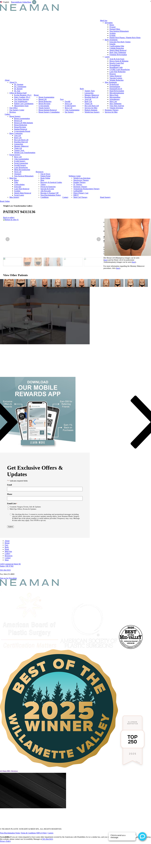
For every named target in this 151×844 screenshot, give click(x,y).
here (105, 260)
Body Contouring (16, 133)
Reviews (12, 112)
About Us (13, 82)
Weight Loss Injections (81, 178)
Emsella (112, 44)
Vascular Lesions (115, 78)
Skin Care (113, 101)
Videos (43, 184)
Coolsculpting (19, 184)
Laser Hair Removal (21, 189)
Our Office (13, 108)
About (7, 80)
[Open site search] (34, 2)
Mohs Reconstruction (22, 170)
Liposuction (89, 93)
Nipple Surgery (44, 108)
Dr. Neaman (18, 84)
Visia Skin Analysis (116, 106)
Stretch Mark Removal (117, 50)
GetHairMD (77, 191)
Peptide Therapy (79, 182)
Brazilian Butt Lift (91, 97)
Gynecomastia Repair (22, 131)
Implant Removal (20, 129)
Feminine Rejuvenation (118, 55)
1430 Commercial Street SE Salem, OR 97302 (10, 565)
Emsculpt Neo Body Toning (119, 42)
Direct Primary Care (80, 193)
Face (62, 99)
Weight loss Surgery (92, 112)
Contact (65, 197)
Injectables (109, 23)
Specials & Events (47, 189)
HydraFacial (114, 84)
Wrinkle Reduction (116, 80)
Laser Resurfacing (21, 167)
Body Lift (88, 101)
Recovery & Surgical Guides (51, 182)
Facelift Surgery (20, 165)
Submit (10, 527)
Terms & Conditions (28, 833)
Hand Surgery (105, 197)
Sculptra (112, 33)
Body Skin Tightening (117, 52)
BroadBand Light (116, 67)
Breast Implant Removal (48, 110)
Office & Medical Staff (18, 93)
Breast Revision (44, 104)
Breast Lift (42, 99)
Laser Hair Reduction (117, 72)
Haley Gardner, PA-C (22, 97)
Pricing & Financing (48, 187)
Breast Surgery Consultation (49, 112)
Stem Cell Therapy (80, 197)
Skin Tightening (115, 104)
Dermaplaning (114, 87)
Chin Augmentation (72, 110)
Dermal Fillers (114, 29)
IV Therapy (77, 184)
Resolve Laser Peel (116, 63)
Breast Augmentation (46, 97)
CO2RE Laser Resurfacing (119, 69)
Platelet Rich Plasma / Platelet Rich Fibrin (125, 38)
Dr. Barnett (18, 89)
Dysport (112, 27)
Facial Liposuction (21, 163)
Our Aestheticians (20, 101)
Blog (42, 180)
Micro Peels (113, 95)
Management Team (21, 106)
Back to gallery (9, 217)
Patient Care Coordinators (23, 104)
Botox (111, 25)
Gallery (7, 114)
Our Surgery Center (16, 110)
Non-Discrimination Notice (50, 195)
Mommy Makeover (92, 95)
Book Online (22, 2)
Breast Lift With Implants (23, 123)
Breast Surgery (15, 116)
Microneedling (114, 97)
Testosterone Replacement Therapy (86, 189)
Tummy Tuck (90, 91)
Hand (7, 549)
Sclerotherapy (114, 99)
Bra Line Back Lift (92, 106)
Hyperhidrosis (114, 65)
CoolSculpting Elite (116, 46)
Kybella (112, 35)
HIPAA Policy (41, 833)
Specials (14, 2)
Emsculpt (17, 187)
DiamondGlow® (115, 89)
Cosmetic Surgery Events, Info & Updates (25, 507)
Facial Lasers (19, 195)
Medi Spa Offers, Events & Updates (23, 509)
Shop (29, 2)
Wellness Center (75, 176)
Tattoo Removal (115, 76)
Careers (50, 833)
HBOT (76, 195)
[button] (99, 239)
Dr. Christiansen (20, 87)
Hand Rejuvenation (116, 91)
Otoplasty (17, 174)
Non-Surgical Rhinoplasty (119, 31)
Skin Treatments (111, 82)
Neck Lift (68, 104)
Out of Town (45, 174)
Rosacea (112, 74)
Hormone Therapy (112, 110)
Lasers (107, 57)
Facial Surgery (14, 155)
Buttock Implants (91, 110)
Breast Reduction (45, 101)
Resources (39, 172)
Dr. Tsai (17, 91)
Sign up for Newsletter (8, 578)
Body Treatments (111, 40)
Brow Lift (68, 108)
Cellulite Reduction (116, 48)
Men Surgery (14, 197)
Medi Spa (103, 21)
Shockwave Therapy (81, 180)
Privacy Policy (5, 841)
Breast (36, 95)
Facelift (67, 101)
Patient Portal (45, 176)
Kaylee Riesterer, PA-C (23, 95)
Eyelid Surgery (70, 106)
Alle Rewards (45, 191)
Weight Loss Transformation (24, 153)
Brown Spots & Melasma (118, 61)
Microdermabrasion (116, 93)
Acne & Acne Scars (116, 59)
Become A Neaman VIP (49, 193)
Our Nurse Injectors (21, 99)
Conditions (44, 197)
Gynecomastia (44, 106)
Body (82, 89)
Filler (16, 182)
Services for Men (91, 108)
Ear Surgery (69, 112)
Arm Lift (88, 99)
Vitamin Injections (116, 108)
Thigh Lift (88, 104)
